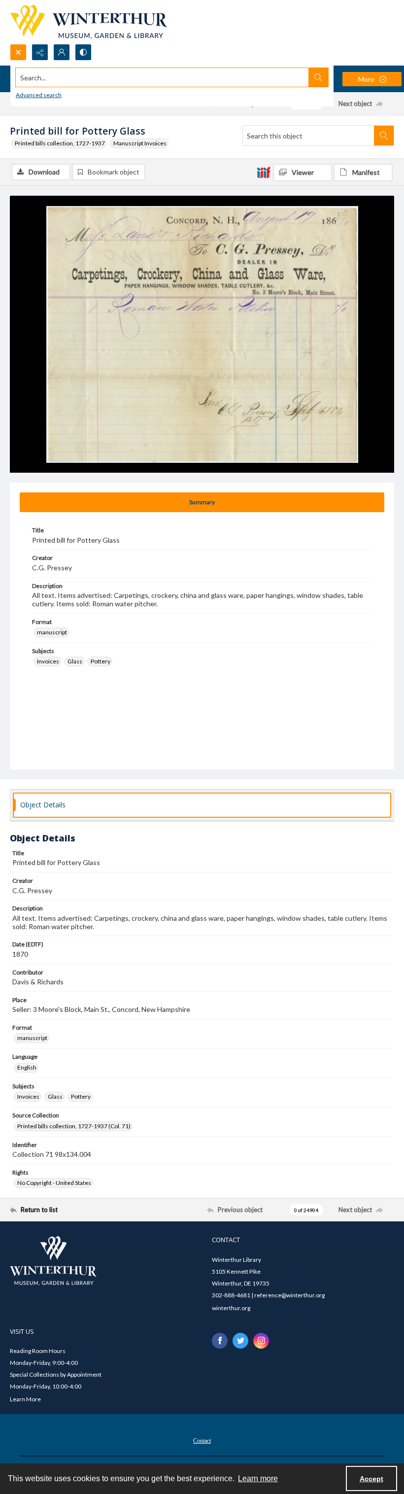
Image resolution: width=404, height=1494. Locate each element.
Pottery (100, 661)
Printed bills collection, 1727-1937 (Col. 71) (74, 1126)
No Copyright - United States (54, 1182)
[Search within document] (384, 135)
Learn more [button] (258, 1478)
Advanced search (39, 95)
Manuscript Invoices (140, 143)
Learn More (25, 1399)
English (26, 1067)
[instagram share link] (261, 1341)
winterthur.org (231, 1308)
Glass (74, 661)
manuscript (52, 632)
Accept (371, 1479)
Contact (202, 1440)
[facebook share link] (220, 1341)
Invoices (48, 661)
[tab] (202, 502)
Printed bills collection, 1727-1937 (60, 143)
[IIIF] (263, 172)
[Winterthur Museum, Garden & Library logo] (88, 22)
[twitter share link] (240, 1341)
